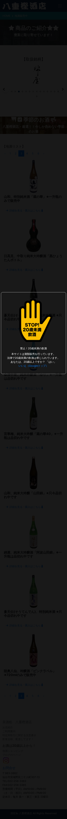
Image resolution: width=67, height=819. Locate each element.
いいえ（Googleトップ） (33, 365)
